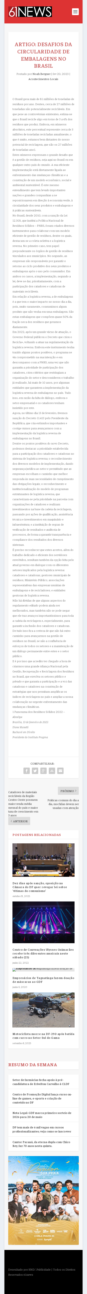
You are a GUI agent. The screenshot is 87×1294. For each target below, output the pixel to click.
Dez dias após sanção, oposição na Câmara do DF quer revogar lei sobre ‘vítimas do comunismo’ (39, 887)
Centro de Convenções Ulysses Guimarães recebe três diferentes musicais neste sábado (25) (43, 953)
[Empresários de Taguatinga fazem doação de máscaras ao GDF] (43, 970)
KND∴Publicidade (40, 1269)
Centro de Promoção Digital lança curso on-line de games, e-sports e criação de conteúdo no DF (42, 1098)
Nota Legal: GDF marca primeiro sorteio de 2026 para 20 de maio (41, 1115)
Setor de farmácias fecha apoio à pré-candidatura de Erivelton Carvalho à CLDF (40, 1082)
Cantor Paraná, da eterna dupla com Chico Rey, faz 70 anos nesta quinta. (41, 1144)
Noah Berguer (41, 74)
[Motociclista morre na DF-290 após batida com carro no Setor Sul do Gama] (43, 1009)
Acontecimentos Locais (43, 79)
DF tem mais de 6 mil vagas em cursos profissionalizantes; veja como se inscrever (41, 1129)
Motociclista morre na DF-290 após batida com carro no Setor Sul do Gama (43, 1035)
